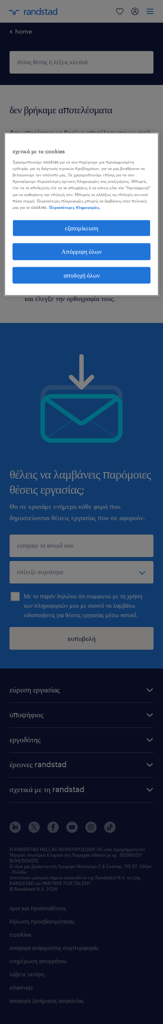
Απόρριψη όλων (81, 251)
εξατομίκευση (81, 227)
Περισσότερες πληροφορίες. (74, 206)
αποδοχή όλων (82, 274)
